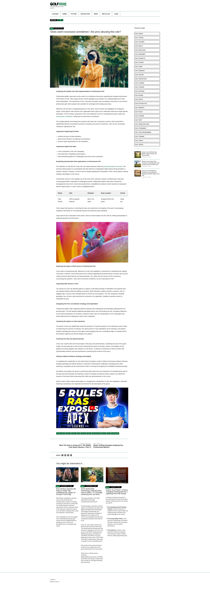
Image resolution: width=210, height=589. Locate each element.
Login (116, 14)
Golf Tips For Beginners (143, 132)
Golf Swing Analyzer (142, 124)
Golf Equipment (140, 54)
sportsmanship (115, 433)
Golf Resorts (139, 107)
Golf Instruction (141, 79)
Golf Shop (138, 120)
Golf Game (138, 66)
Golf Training (139, 136)
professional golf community (113, 166)
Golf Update (139, 144)
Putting (74, 14)
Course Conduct (60, 433)
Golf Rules (139, 111)
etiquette (68, 433)
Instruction (85, 14)
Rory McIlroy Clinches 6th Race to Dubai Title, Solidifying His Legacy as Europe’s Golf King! (66, 491)
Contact (53, 579)
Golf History (139, 74)
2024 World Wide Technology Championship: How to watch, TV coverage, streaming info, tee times (92, 491)
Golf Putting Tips (141, 103)
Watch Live (106, 14)
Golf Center (139, 37)
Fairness (74, 433)
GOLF (51, 28)
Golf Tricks (139, 140)
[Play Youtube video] (92, 408)
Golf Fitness (139, 62)
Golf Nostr (139, 99)
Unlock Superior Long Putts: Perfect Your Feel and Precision (140, 20)
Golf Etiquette (140, 58)
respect (103, 433)
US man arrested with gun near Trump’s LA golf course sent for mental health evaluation (93, 20)
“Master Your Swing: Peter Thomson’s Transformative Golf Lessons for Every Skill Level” (150, 163)
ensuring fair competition (64, 116)
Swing (64, 14)
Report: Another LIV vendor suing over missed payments (133, 22)
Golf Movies (139, 95)
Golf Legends (139, 83)
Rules (108, 433)
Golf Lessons (139, 87)
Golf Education (140, 50)
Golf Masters (139, 91)
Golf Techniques (140, 128)
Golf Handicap (140, 70)
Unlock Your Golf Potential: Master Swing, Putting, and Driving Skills (149, 153)
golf (78, 433)
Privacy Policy (54, 581)
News (96, 14)
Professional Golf (96, 433)
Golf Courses (139, 42)
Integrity (89, 433)
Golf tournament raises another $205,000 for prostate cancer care (86, 18)
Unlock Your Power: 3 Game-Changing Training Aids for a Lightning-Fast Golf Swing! (117, 492)
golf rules (83, 433)
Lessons (55, 14)
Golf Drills (139, 46)
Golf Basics (139, 33)
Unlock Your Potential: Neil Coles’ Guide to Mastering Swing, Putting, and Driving (90, 22)
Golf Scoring (139, 116)
